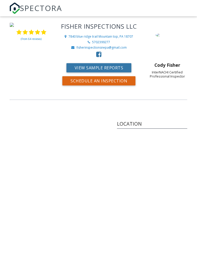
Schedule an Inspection (99, 81)
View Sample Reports (99, 68)
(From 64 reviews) (31, 39)
